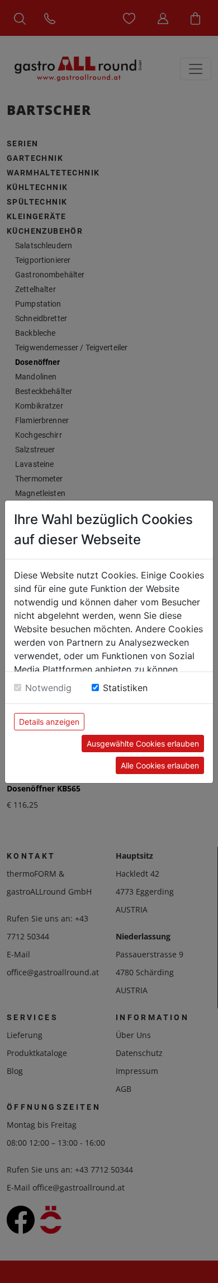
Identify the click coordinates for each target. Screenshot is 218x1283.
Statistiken (125, 687)
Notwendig (48, 687)
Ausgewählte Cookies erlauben (143, 743)
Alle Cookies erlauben (160, 765)
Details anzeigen (49, 721)
